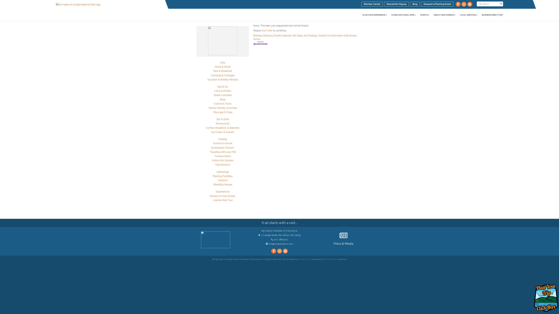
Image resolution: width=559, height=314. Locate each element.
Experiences (223, 191)
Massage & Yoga (222, 112)
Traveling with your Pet (223, 152)
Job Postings (310, 35)
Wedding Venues (222, 184)
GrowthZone (304, 259)
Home (256, 39)
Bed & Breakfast (222, 71)
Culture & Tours (223, 103)
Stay (222, 62)
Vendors (223, 180)
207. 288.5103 (280, 239)
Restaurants (223, 123)
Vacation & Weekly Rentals (222, 79)
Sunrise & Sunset (222, 143)
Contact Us (324, 35)
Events (424, 15)
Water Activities (223, 95)
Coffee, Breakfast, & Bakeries (222, 127)
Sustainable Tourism (222, 147)
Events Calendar (282, 35)
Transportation (222, 156)
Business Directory (492, 15)
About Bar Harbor (444, 15)
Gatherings (223, 172)
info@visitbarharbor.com (280, 244)
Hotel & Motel (223, 66)
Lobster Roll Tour (223, 200)
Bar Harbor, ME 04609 (281, 235)
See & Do (222, 86)
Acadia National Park (402, 15)
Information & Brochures (343, 35)
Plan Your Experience (373, 15)
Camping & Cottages (223, 75)
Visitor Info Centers (223, 160)
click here (267, 30)
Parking (223, 139)
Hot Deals (297, 35)
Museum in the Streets (223, 196)
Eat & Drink (222, 119)
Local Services (468, 15)
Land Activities (222, 91)
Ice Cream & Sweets (222, 132)
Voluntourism (222, 164)
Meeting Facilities (223, 176)
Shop (223, 99)
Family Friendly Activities (223, 108)
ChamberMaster (330, 259)
